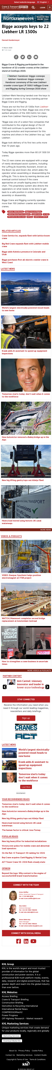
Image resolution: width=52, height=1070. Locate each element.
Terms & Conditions (37, 1059)
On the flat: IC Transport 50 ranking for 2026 (23, 859)
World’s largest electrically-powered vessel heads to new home (25, 309)
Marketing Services (11, 1036)
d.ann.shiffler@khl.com (32, 905)
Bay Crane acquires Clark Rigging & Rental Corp (24, 863)
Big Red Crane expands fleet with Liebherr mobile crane (25, 245)
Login (42, 8)
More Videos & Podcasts (39, 670)
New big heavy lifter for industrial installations (24, 847)
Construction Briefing (12, 1002)
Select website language (24, 2)
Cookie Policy (37, 1051)
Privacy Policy (24, 1051)
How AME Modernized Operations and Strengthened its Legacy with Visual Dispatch (29, 687)
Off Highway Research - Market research (22, 1018)
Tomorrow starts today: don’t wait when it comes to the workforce (26, 395)
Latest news (8, 268)
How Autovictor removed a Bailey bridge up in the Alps (25, 438)
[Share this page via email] (36, 57)
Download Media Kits (12, 1041)
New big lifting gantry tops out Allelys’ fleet (23, 480)
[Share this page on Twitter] (22, 57)
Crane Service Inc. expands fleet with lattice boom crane (26, 237)
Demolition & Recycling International (20, 1006)
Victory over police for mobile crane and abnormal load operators (25, 853)
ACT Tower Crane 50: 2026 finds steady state (23, 868)
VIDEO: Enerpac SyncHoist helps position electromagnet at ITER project (21, 576)
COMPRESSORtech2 (12, 1012)
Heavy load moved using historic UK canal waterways (21, 522)
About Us (13, 1051)
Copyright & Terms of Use (17, 1059)
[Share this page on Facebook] (16, 57)
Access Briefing (9, 996)
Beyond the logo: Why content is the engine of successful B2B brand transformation (24, 881)
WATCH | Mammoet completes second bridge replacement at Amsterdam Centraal (23, 619)
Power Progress (10, 1015)
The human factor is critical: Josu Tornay (21, 836)
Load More (26, 793)
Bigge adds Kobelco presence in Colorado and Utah (23, 253)
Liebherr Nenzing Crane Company (19, 214)
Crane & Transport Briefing (15, 999)
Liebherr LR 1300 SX (40, 217)
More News (45, 530)
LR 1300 (46, 214)
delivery (29, 217)
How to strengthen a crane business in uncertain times (25, 662)
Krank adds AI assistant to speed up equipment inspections (24, 352)
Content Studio (40, 1055)
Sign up (26, 724)
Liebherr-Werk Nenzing (15, 211)
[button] (47, 690)
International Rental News (15, 1009)
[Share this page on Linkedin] (29, 57)
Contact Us (10, 1055)
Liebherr (44, 106)
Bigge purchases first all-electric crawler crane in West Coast (25, 261)
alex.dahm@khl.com (31, 918)
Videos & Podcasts (11, 536)
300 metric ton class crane (16, 217)
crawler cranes (37, 214)
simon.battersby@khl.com (33, 932)
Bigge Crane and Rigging (33, 211)
